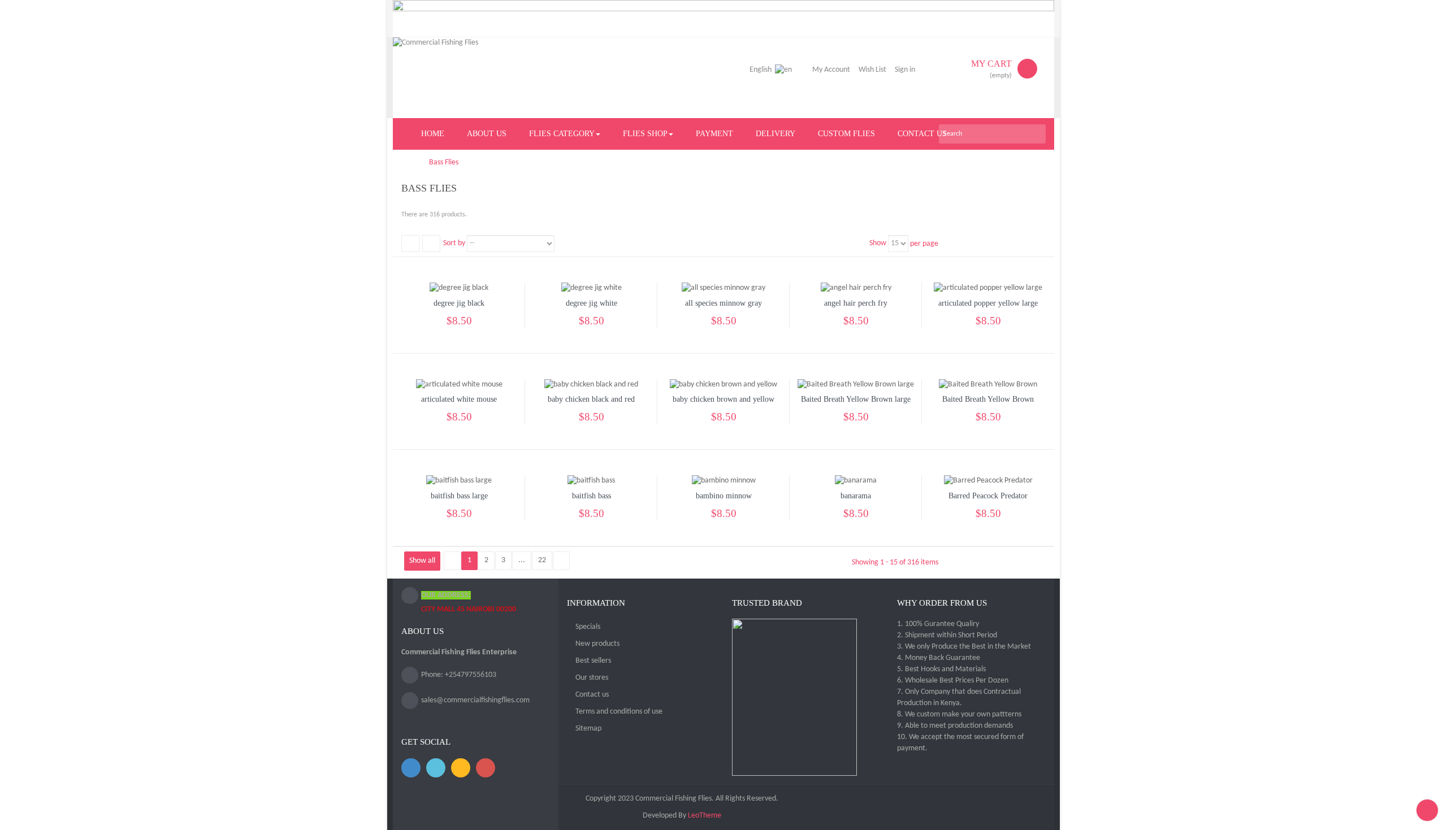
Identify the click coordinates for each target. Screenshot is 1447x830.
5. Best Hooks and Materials (941, 669)
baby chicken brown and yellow (723, 399)
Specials (587, 627)
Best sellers (593, 661)
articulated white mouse (459, 399)
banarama (856, 496)
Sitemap (588, 728)
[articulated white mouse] (459, 384)
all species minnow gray (723, 303)
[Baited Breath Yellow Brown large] (856, 384)
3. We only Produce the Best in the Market (964, 646)
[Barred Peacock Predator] (988, 481)
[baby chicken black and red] (591, 384)
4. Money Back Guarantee (938, 658)
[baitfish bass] (591, 481)
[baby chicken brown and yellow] (723, 384)
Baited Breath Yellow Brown (988, 399)
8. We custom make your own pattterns (959, 714)
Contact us (592, 694)
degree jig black (459, 303)
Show (877, 243)
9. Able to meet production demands (955, 726)
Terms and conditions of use (618, 711)
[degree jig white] (591, 288)
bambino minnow (724, 496)
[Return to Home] (404, 162)
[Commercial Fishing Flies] (492, 77)
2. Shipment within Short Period (947, 635)
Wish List (872, 70)
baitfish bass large (459, 496)
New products (597, 644)
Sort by (454, 243)
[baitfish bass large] (459, 481)
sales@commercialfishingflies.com (475, 700)
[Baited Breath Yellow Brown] (988, 384)
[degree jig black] (459, 288)
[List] (431, 243)
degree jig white (591, 303)
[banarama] (856, 481)
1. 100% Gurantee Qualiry (938, 624)
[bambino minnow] (724, 481)
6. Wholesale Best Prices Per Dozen (952, 680)
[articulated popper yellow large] (988, 288)
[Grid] (410, 243)
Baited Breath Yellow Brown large (856, 399)
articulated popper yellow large (988, 303)
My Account (831, 70)
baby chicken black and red (591, 399)
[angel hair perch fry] (856, 288)
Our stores (591, 677)
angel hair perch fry (855, 303)
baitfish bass (591, 496)
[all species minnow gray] (723, 288)
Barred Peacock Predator (988, 496)
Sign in (905, 70)
